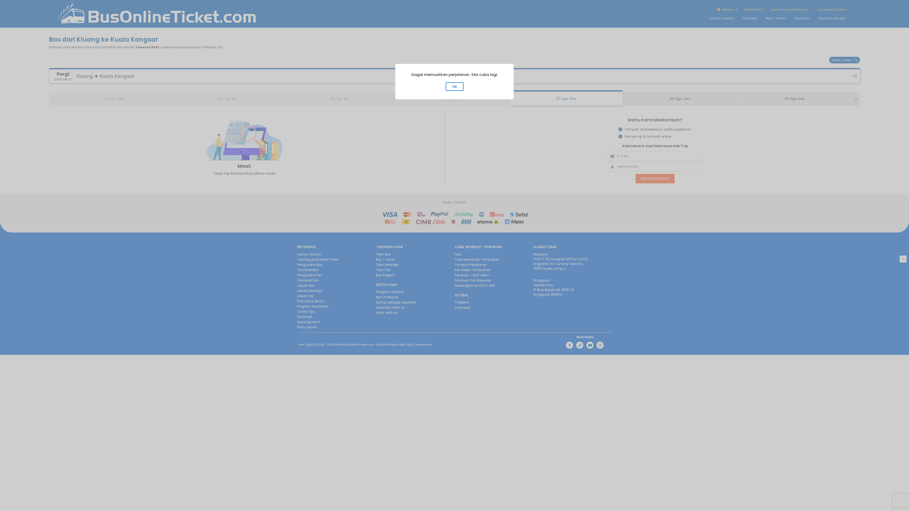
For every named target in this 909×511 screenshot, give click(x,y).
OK (454, 86)
